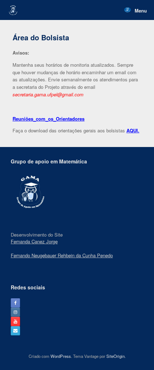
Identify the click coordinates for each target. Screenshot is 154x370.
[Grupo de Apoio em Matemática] (13, 10)
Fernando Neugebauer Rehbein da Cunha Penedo (62, 255)
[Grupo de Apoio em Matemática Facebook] (15, 303)
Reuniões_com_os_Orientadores (49, 118)
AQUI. (132, 130)
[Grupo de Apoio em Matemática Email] (15, 330)
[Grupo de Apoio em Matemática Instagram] (15, 312)
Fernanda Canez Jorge (34, 241)
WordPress (60, 356)
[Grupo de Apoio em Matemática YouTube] (15, 321)
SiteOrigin (115, 356)
